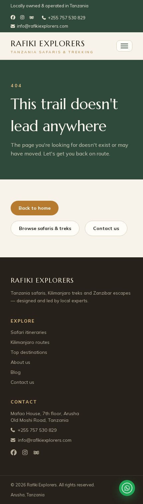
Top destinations (29, 352)
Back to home (35, 208)
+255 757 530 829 (66, 17)
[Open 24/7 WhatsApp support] (127, 488)
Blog (16, 372)
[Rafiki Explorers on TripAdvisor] (31, 17)
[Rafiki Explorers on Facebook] (13, 18)
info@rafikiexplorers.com (42, 26)
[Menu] (124, 46)
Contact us (106, 228)
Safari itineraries (29, 332)
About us (20, 362)
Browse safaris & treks (45, 228)
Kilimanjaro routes (30, 342)
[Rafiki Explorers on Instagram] (22, 18)
